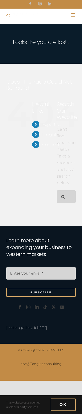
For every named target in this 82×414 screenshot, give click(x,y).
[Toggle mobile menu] (73, 15)
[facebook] (20, 307)
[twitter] (54, 307)
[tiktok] (45, 307)
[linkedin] (37, 307)
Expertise (51, 124)
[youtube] (62, 307)
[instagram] (28, 307)
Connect (51, 144)
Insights (50, 134)
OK (63, 404)
